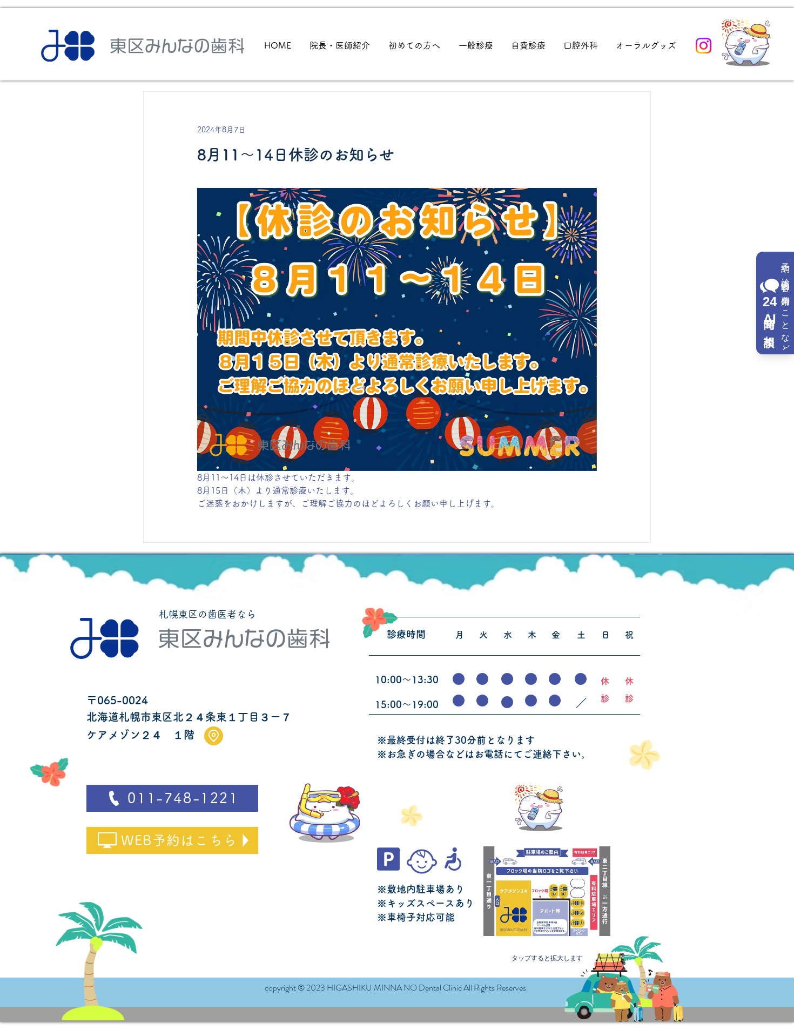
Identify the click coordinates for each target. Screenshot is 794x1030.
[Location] (213, 735)
